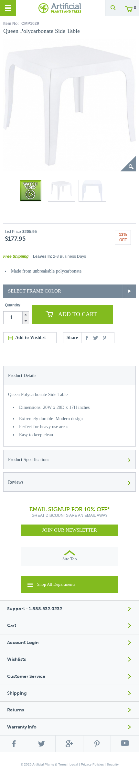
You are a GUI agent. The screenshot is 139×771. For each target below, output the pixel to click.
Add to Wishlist (30, 337)
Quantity (12, 305)
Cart (11, 625)
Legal (74, 764)
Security (113, 764)
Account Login (23, 642)
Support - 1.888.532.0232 (34, 608)
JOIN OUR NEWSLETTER (69, 530)
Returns (15, 710)
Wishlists (16, 659)
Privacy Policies (92, 764)
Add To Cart (77, 314)
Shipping (17, 693)
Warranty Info (22, 727)
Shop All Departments (56, 584)
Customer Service (26, 676)
